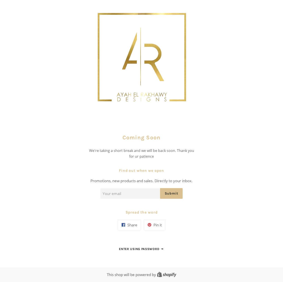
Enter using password (140, 249)
